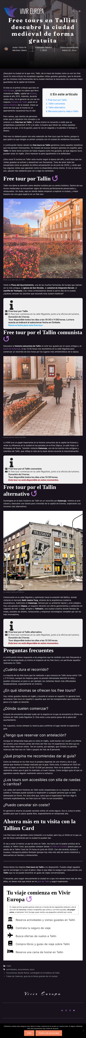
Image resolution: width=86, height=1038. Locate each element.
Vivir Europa (8, 90)
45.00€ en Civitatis (58, 846)
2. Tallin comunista (55, 103)
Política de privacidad (49, 1033)
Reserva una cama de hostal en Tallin (39, 952)
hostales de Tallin (19, 102)
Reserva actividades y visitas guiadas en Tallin (45, 920)
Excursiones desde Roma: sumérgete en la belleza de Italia (33, 973)
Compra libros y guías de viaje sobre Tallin (43, 944)
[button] (73, 11)
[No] (83, 1031)
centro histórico (10, 105)
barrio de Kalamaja (11, 349)
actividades (11, 969)
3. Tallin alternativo (55, 107)
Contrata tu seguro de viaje (33, 928)
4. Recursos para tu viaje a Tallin (62, 111)
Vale (29, 1033)
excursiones (23, 969)
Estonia (33, 93)
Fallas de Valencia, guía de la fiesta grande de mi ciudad (32, 976)
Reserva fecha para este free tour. (25, 325)
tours (32, 969)
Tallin (8, 966)
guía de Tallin (43, 881)
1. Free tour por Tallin (56, 100)
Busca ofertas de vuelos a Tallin (36, 936)
